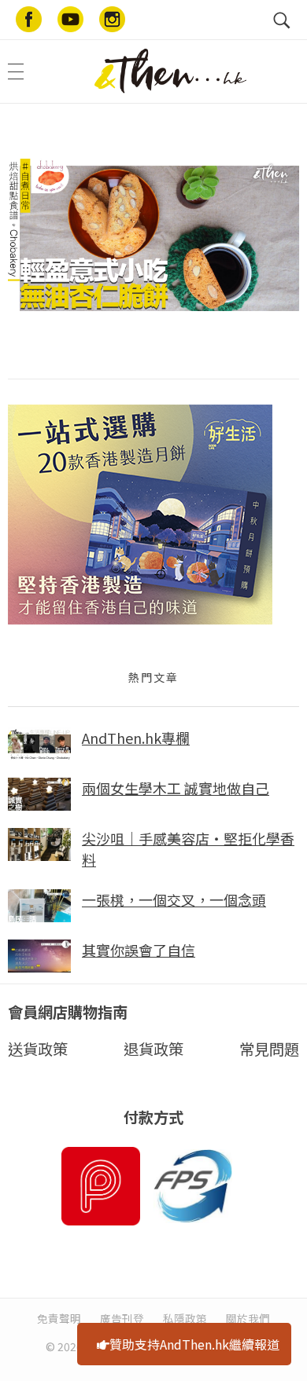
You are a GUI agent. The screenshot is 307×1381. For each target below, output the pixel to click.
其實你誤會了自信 (138, 950)
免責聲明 (59, 1318)
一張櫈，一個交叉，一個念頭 (174, 899)
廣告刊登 (122, 1318)
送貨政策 (38, 1049)
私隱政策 (185, 1318)
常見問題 (269, 1049)
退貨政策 (153, 1049)
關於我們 (248, 1318)
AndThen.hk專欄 (136, 737)
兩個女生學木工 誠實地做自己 (175, 788)
